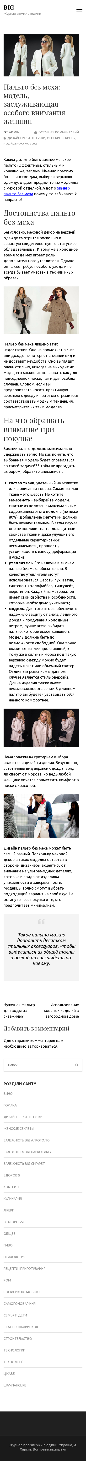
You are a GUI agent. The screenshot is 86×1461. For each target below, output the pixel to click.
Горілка (10, 1105)
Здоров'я (12, 1175)
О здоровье (14, 1222)
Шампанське (15, 1385)
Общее (10, 1234)
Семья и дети (15, 1315)
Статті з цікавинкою (21, 1327)
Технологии (14, 1350)
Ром (7, 1280)
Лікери (9, 1210)
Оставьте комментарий (58, 132)
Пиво (8, 1245)
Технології (13, 1362)
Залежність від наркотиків (27, 1152)
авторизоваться (42, 1046)
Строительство (18, 1339)
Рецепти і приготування (24, 1269)
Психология (14, 1257)
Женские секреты (61, 138)
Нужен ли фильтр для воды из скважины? (19, 1010)
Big (9, 7)
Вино (8, 1094)
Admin (14, 132)
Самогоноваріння (20, 1304)
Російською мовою (20, 143)
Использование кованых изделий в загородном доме (61, 1010)
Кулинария (13, 1199)
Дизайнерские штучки (26, 138)
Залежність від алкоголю (27, 1140)
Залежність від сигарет (24, 1164)
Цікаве (9, 1374)
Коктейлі (11, 1187)
